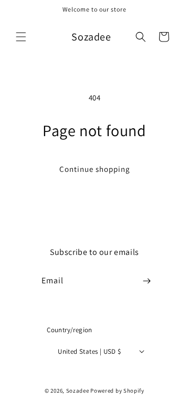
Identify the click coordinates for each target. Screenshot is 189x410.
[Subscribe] (147, 281)
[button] (21, 36)
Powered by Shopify (117, 390)
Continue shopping (94, 169)
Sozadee (77, 390)
